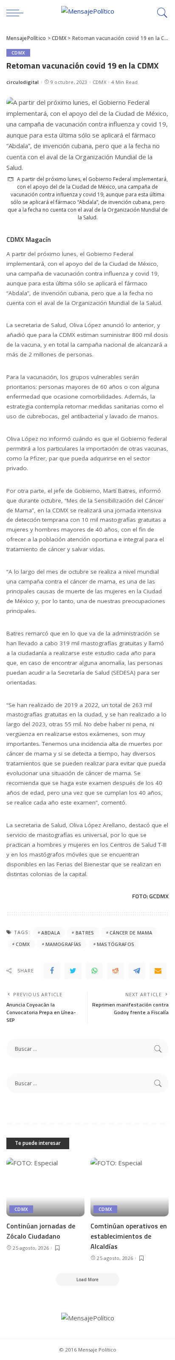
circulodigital (22, 82)
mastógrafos (116, 944)
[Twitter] (73, 970)
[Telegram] (136, 970)
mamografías (63, 944)
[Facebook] (51, 970)
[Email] (158, 970)
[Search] (160, 13)
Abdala (50, 932)
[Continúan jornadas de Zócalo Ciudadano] (45, 1187)
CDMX (18, 53)
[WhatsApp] (94, 970)
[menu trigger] (17, 13)
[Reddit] (115, 970)
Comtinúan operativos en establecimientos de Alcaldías (128, 1236)
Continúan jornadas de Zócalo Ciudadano (40, 1231)
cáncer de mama (131, 932)
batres (85, 932)
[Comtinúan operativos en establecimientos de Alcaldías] (129, 1187)
